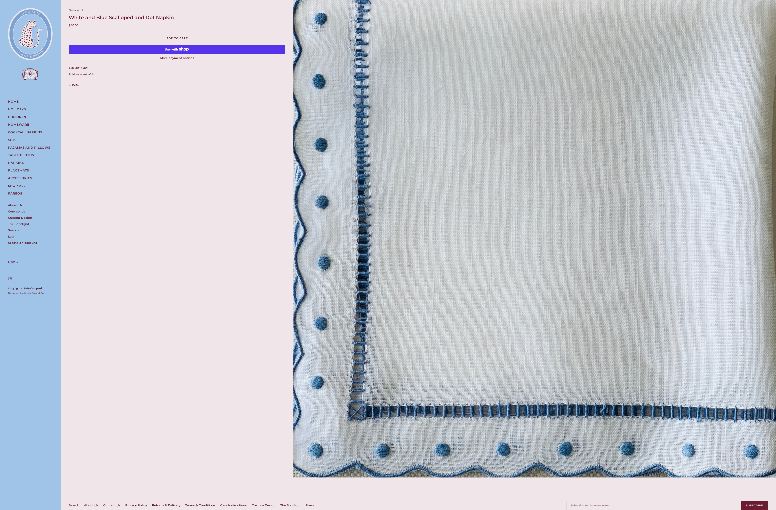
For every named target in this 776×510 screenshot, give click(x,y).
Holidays (17, 109)
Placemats (18, 170)
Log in (13, 236)
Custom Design (20, 218)
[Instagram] (9, 278)
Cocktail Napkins (25, 132)
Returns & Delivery (166, 505)
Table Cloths (21, 155)
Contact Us (16, 211)
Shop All (16, 186)
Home (13, 101)
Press (310, 505)
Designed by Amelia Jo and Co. (26, 293)
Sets (12, 140)
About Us (15, 205)
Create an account (22, 243)
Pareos (15, 193)
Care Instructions (233, 505)
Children (17, 117)
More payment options (177, 58)
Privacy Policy (136, 505)
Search (13, 230)
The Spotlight (19, 224)
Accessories (20, 178)
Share (74, 85)
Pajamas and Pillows (29, 147)
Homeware (18, 124)
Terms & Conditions (200, 505)
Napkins (16, 163)
